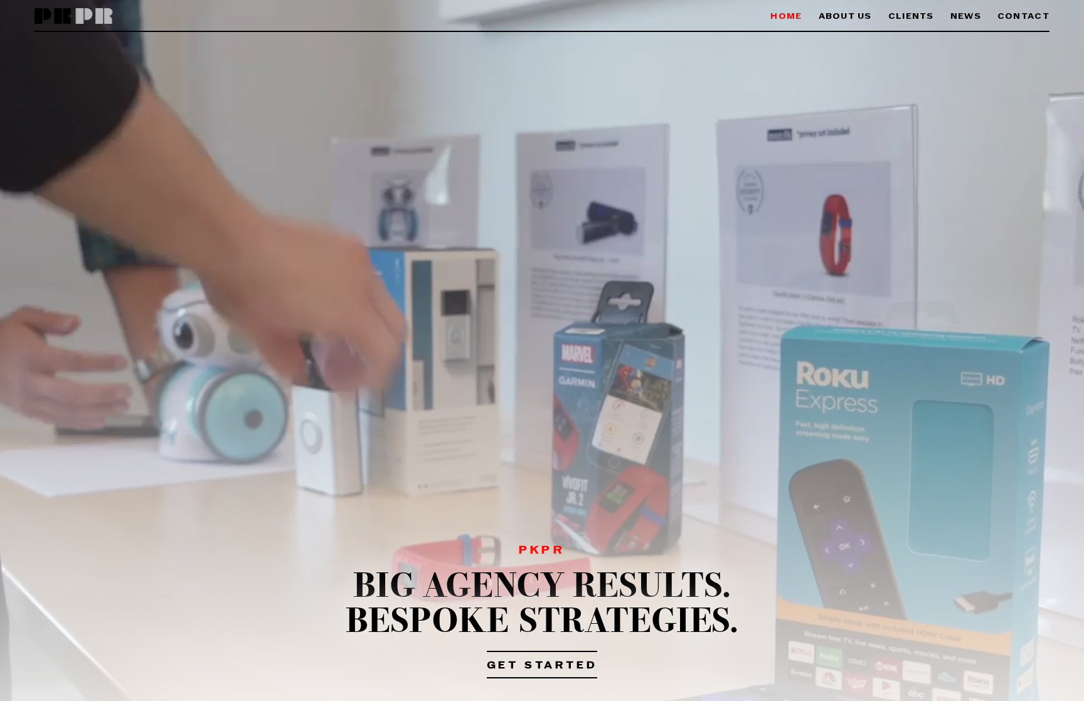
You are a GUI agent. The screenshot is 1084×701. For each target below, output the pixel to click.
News (965, 17)
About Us (845, 17)
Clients (911, 17)
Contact (1023, 17)
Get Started (542, 666)
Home (786, 17)
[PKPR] (74, 16)
